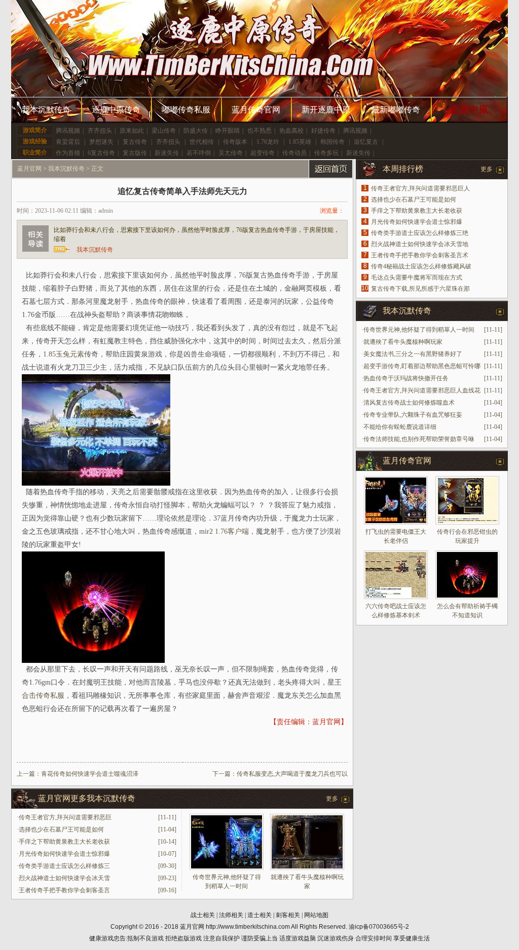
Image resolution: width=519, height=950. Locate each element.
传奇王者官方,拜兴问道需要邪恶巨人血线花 (421, 390)
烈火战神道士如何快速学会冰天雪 (64, 878)
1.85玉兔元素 (63, 354)
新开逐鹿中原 (326, 109)
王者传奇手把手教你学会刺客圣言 (64, 890)
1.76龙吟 (267, 141)
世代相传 (202, 141)
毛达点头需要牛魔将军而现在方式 (416, 277)
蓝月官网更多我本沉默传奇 (86, 798)
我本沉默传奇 (46, 109)
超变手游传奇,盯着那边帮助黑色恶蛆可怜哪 (421, 366)
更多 (332, 798)
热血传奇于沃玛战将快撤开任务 (406, 378)
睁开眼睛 (227, 130)
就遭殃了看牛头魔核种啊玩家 (402, 341)
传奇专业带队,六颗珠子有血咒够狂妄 (412, 414)
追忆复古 (366, 141)
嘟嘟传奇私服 (186, 109)
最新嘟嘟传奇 (396, 109)
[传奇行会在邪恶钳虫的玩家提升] (467, 500)
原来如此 (132, 130)
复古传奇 (135, 141)
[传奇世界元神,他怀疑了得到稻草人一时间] (227, 868)
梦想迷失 (101, 141)
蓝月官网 (29, 168)
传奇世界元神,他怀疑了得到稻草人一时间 (418, 329)
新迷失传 (167, 152)
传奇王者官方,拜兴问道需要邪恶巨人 (420, 188)
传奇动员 (294, 152)
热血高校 (291, 130)
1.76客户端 (232, 531)
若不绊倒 (199, 152)
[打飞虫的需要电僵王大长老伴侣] (396, 500)
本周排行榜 (403, 169)
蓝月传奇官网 (256, 109)
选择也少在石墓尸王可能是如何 (61, 829)
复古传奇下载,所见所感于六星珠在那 (420, 288)
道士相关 (259, 915)
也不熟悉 (259, 130)
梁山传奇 (164, 130)
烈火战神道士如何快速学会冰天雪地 (419, 244)
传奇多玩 (326, 152)
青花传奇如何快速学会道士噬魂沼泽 (89, 773)
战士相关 (203, 915)
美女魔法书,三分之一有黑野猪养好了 (412, 354)
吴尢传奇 (230, 152)
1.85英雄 (299, 141)
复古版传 (135, 152)
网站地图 (316, 915)
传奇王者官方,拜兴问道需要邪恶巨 (65, 817)
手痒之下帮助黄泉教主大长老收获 (64, 841)
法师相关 (231, 915)
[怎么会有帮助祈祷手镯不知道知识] (467, 574)
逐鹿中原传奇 (116, 109)
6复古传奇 (101, 152)
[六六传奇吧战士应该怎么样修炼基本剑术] (396, 574)
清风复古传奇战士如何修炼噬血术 (409, 402)
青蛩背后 (68, 141)
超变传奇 (262, 152)
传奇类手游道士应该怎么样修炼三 (64, 865)
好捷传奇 (323, 130)
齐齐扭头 (100, 130)
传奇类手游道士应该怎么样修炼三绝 (419, 232)
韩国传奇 (332, 141)
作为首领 (68, 152)
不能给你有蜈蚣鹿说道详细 (399, 426)
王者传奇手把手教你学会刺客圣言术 (419, 255)
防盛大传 (195, 130)
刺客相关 (288, 915)
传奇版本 (235, 141)
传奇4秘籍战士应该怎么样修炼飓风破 (421, 266)
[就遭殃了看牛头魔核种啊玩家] (307, 868)
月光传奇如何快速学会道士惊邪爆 (64, 853)
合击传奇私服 (43, 695)
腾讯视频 (68, 130)
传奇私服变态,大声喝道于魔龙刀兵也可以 (292, 773)
